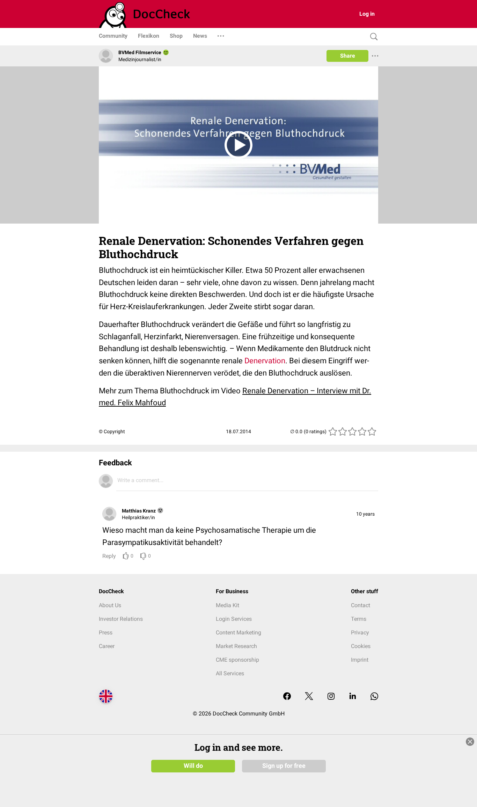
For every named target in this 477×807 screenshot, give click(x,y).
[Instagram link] (331, 696)
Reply (109, 556)
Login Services (234, 619)
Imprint (359, 659)
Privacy (360, 632)
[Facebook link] (287, 696)
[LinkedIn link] (353, 696)
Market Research (236, 646)
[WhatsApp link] (374, 696)
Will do (193, 765)
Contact (360, 605)
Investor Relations (121, 619)
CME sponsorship (237, 659)
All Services (230, 673)
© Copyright (112, 431)
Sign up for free (284, 765)
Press (105, 632)
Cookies (360, 646)
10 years (365, 514)
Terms (358, 619)
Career (107, 646)
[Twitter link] (309, 696)
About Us (110, 605)
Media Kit (227, 605)
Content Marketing (238, 632)
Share (347, 55)
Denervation (264, 360)
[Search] (372, 37)
